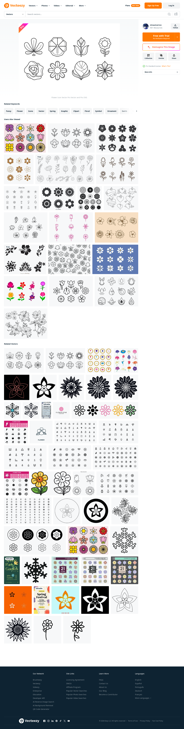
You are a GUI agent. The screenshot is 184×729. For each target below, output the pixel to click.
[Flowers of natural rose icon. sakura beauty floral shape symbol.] (35, 540)
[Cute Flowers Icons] (25, 138)
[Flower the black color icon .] (124, 600)
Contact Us (103, 683)
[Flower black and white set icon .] (18, 600)
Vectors (32, 5)
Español (138, 683)
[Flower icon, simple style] (98, 387)
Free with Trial (161, 37)
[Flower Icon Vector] (71, 138)
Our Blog (103, 691)
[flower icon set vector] (16, 432)
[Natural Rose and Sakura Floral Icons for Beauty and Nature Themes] (105, 410)
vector (41, 111)
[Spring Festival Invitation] (41, 600)
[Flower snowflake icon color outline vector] (12, 410)
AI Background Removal (43, 705)
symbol (98, 111)
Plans (127, 5)
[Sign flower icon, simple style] (18, 629)
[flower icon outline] (77, 629)
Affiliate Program (73, 687)
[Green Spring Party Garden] (12, 570)
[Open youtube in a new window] (69, 721)
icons (30, 111)
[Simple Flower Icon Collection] (115, 259)
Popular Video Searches (76, 698)
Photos (44, 5)
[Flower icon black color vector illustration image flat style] (44, 387)
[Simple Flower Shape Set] (58, 198)
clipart (76, 111)
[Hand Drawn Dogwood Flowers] (25, 323)
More (81, 5)
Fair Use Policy (157, 721)
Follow (175, 28)
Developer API (39, 698)
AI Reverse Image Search (43, 702)
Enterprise (37, 691)
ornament (111, 111)
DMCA (68, 683)
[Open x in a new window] (65, 721)
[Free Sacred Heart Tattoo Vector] (121, 198)
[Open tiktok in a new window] (61, 721)
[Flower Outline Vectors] (117, 169)
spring (53, 111)
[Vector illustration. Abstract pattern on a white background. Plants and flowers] (124, 510)
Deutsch (138, 691)
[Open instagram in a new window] (48, 721)
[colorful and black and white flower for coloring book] (51, 483)
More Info (148, 72)
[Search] (169, 14)
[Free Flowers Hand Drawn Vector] (25, 227)
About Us (103, 687)
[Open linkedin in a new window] (52, 721)
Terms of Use (133, 721)
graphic (64, 111)
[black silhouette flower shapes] (90, 198)
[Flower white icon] (95, 600)
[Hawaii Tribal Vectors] (25, 259)
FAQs (101, 680)
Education (37, 694)
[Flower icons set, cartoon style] (126, 360)
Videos (57, 5)
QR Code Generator (41, 709)
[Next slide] (134, 111)
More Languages (142, 698)
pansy (8, 111)
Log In (171, 5)
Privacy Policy (145, 721)
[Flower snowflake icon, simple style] (35, 570)
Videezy (36, 687)
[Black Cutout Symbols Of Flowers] (117, 138)
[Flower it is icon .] (65, 600)
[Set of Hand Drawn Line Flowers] (65, 169)
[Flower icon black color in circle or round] (66, 510)
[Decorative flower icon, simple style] (71, 387)
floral (87, 111)
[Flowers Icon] (71, 227)
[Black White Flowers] (69, 259)
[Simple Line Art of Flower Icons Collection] (19, 169)
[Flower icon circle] (99, 360)
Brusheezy (37, 680)
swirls (124, 111)
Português (139, 687)
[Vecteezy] (14, 5)
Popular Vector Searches (76, 691)
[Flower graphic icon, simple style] (125, 387)
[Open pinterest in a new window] (57, 721)
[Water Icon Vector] (116, 291)
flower (20, 111)
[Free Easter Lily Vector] (116, 227)
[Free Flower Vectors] (21, 198)
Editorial (69, 5)
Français (138, 694)
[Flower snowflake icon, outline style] (31, 410)
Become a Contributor (108, 694)
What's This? (166, 66)
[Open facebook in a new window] (44, 721)
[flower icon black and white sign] (47, 629)
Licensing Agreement (75, 680)
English (138, 680)
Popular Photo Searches (76, 694)
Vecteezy (36, 683)
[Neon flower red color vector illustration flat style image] (16, 387)
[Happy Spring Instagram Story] (46, 410)
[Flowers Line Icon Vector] (71, 291)
